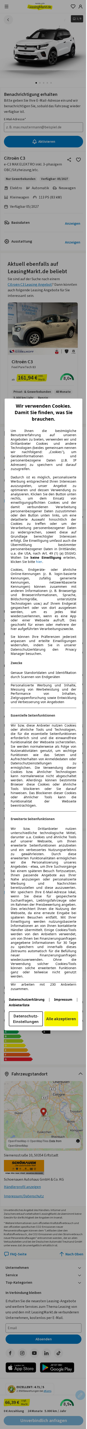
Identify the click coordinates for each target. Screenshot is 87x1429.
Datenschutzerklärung (27, 999)
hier (39, 562)
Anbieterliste (19, 1005)
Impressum (63, 999)
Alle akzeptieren (61, 1018)
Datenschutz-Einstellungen (26, 1018)
